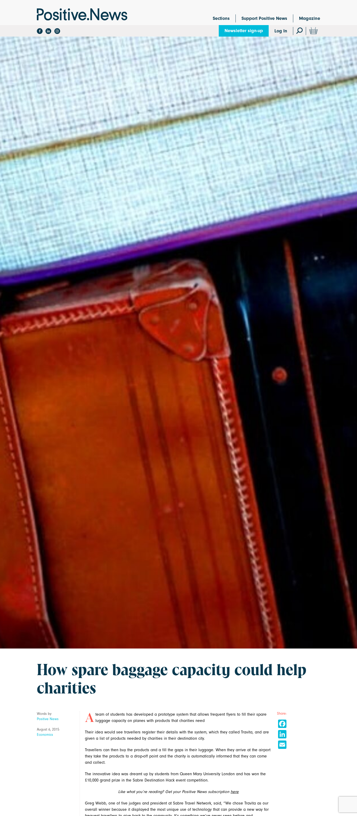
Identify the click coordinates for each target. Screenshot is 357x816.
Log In (280, 31)
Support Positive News (264, 18)
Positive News (48, 719)
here (235, 791)
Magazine (309, 18)
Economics (45, 734)
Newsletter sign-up (243, 30)
